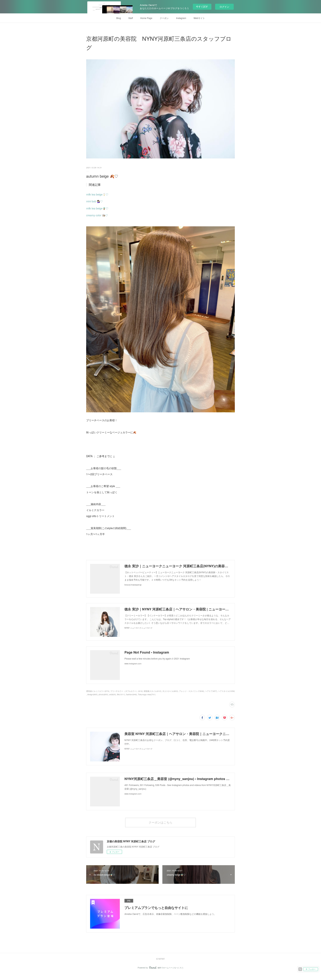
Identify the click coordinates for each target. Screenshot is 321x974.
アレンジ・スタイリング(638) (191, 691)
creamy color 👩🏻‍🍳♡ (97, 215)
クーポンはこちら (160, 822)
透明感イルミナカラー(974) (97, 691)
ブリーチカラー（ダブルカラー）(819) (126, 691)
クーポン (164, 18)
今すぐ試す (202, 6)
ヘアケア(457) (211, 691)
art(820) (112, 694)
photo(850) (103, 694)
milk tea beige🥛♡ (97, 194)
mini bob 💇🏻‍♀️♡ (94, 201)
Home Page (146, 18)
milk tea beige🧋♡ (97, 208)
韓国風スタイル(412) (152, 691)
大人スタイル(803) (170, 691)
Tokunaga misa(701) (146, 694)
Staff (130, 18)
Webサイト (199, 18)
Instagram (181, 18)
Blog (118, 18)
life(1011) (121, 694)
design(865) (92, 694)
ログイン (224, 6)
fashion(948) (131, 694)
